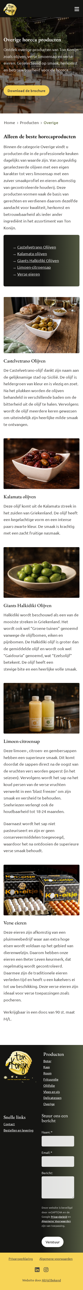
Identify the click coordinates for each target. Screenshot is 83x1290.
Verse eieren (28, 274)
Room (47, 1073)
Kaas (46, 1067)
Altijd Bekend (51, 1280)
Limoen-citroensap (34, 267)
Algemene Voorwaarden (56, 1221)
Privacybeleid (59, 1216)
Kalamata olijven (32, 253)
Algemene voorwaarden (56, 1259)
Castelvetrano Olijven (36, 247)
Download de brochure (26, 90)
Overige (49, 1104)
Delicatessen (52, 1098)
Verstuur (53, 1241)
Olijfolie (49, 1085)
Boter (47, 1061)
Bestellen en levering (18, 1130)
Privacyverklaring (21, 1259)
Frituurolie (50, 1079)
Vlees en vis (51, 1092)
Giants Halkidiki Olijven (38, 260)
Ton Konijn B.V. (10, 9)
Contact (9, 1124)
